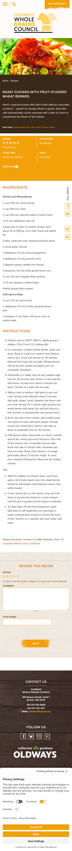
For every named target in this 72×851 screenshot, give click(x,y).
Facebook (68, 206)
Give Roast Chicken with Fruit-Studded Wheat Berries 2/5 (8, 576)
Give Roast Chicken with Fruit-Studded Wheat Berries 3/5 (11, 576)
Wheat (52, 127)
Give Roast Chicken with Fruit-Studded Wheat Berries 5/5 (18, 576)
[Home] (36, 23)
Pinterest (47, 736)
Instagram (39, 736)
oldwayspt (35, 753)
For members (57, 3)
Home (5, 80)
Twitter (68, 214)
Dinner (45, 127)
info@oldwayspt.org (40, 711)
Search (13, 4)
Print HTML (68, 229)
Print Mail (68, 237)
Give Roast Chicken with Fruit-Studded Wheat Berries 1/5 (4, 576)
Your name (10, 616)
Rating (7, 572)
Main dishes (36, 127)
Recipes (14, 80)
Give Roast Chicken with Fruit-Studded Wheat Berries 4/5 (15, 576)
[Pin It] (68, 222)
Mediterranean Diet (21, 127)
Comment (8, 585)
